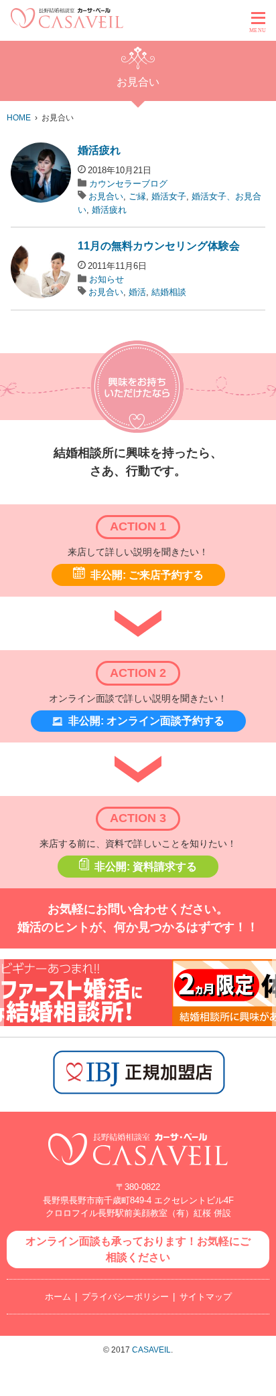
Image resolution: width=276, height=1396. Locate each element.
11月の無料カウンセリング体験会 (159, 246)
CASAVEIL (151, 1350)
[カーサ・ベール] (67, 24)
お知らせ (106, 279)
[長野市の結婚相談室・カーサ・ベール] (138, 1172)
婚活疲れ (99, 150)
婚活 (137, 292)
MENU (258, 30)
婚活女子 (168, 196)
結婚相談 (168, 292)
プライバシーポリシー (125, 1297)
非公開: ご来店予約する (147, 575)
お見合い (105, 196)
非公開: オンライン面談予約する (146, 720)
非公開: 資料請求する (145, 866)
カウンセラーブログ (128, 184)
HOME (19, 117)
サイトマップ (206, 1297)
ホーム (58, 1297)
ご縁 (137, 196)
